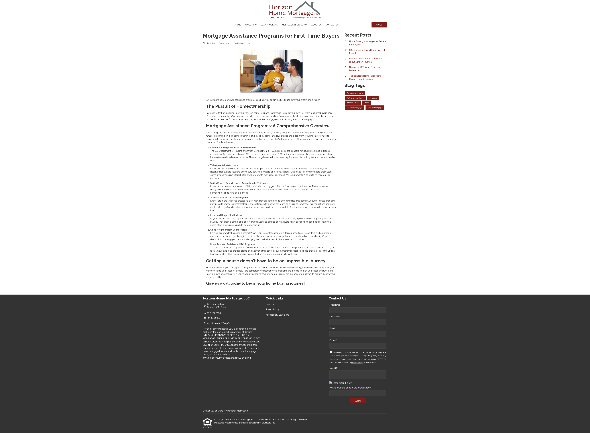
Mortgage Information (294, 25)
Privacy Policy (272, 309)
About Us (316, 25)
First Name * (335, 305)
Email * (332, 328)
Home (238, 25)
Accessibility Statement (277, 315)
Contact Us (332, 25)
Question (333, 368)
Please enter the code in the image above (350, 387)
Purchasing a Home (242, 43)
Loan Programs (269, 25)
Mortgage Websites (224, 422)
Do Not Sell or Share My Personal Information (225, 411)
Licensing (270, 304)
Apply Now (251, 25)
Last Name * (335, 316)
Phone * (333, 340)
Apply (379, 25)
